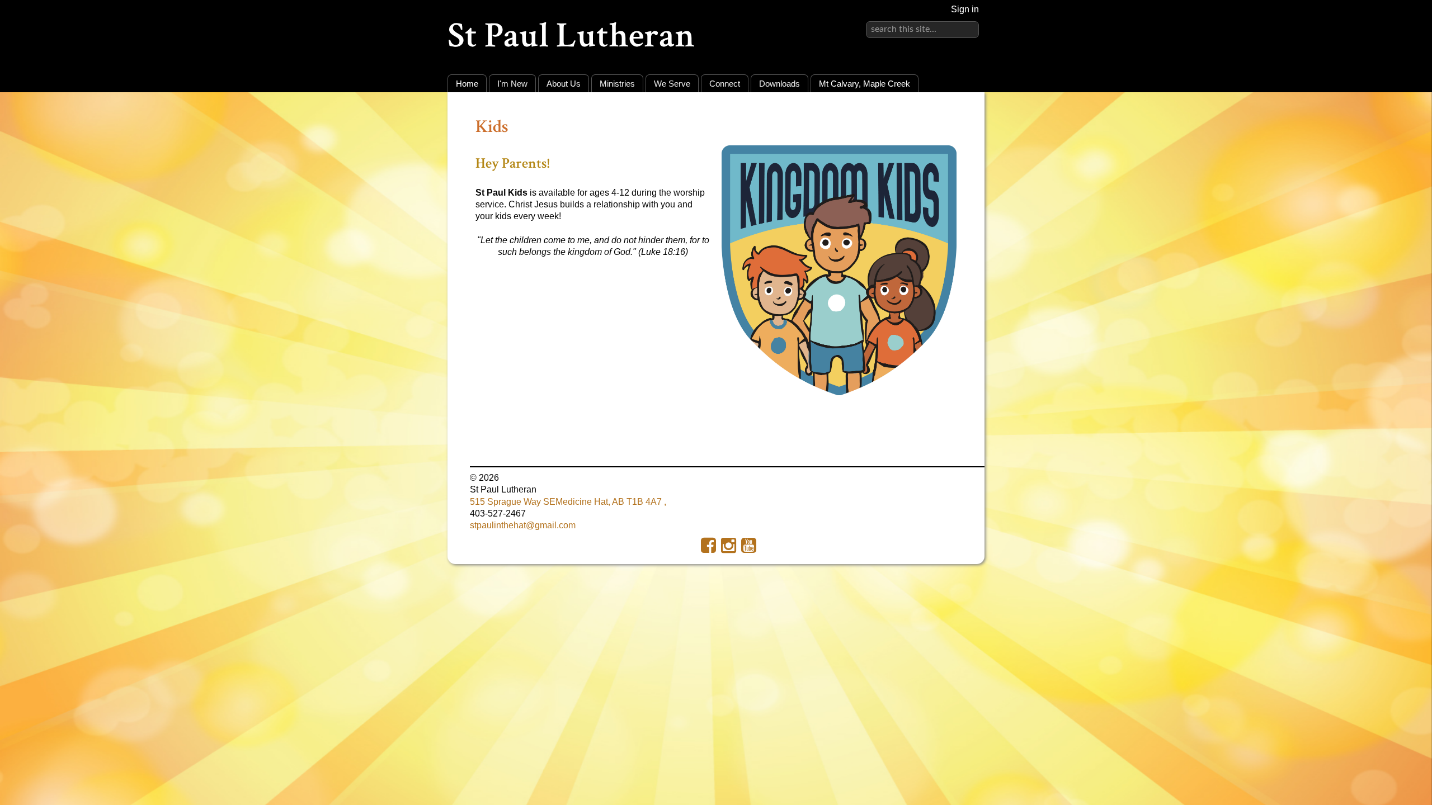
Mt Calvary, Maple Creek (864, 83)
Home (467, 83)
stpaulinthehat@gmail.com (523, 525)
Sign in (965, 9)
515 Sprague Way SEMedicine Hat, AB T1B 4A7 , (568, 501)
